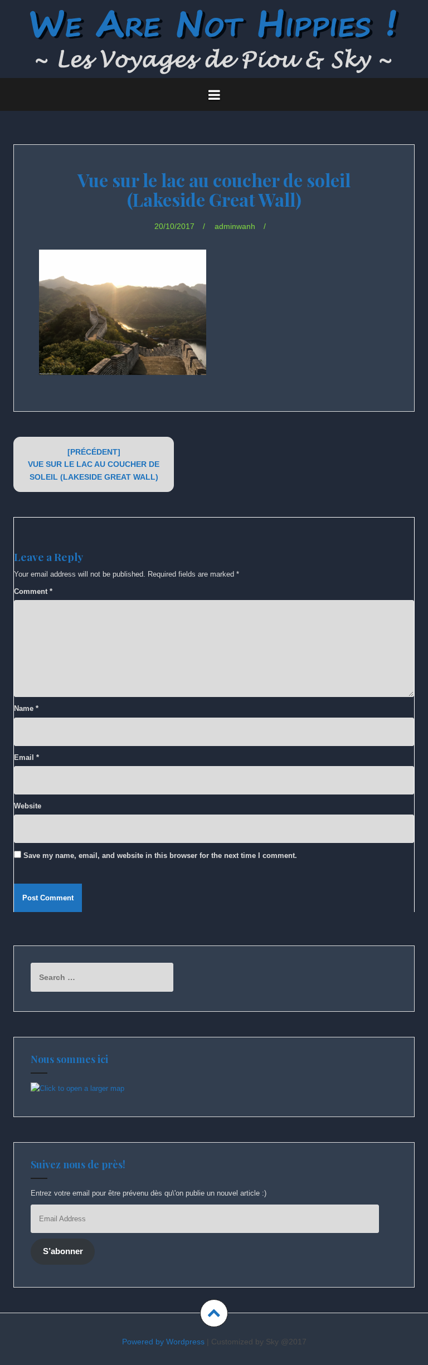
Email (26, 757)
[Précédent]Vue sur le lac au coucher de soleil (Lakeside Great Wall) (93, 464)
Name (26, 708)
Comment (33, 591)
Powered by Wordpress (163, 1341)
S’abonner (63, 1251)
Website (27, 806)
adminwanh (235, 226)
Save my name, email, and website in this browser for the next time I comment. (160, 855)
